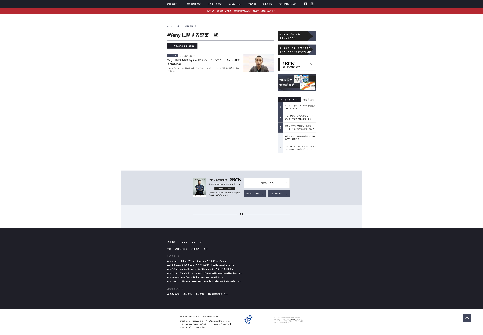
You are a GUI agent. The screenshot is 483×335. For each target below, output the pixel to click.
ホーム (169, 26)
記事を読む (172, 4)
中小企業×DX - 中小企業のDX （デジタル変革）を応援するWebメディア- (200, 265)
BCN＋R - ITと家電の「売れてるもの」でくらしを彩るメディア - (196, 261)
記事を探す (268, 4)
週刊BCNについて (287, 4)
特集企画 (252, 4)
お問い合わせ (181, 248)
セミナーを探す (215, 4)
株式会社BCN (173, 294)
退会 (206, 248)
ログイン (183, 242)
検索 (177, 26)
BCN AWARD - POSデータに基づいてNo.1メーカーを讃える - (195, 277)
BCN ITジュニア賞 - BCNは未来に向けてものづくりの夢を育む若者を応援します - (204, 281)
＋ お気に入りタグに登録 (182, 45)
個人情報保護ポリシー (218, 294)
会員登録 (171, 242)
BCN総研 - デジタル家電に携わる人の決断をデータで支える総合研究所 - (200, 269)
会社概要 (200, 294)
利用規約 (195, 248)
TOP (169, 248)
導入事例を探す (194, 4)
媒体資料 (188, 294)
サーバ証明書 (291, 319)
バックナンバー (276, 193)
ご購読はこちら (267, 183)
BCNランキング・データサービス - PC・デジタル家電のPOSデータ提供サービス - (204, 273)
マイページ (196, 242)
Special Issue (234, 4)
